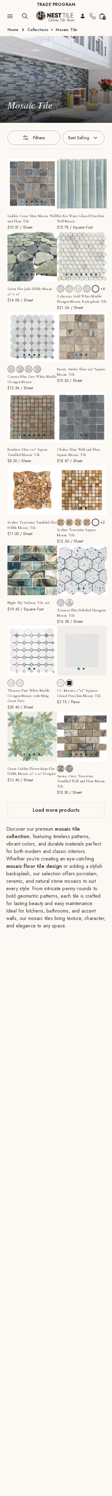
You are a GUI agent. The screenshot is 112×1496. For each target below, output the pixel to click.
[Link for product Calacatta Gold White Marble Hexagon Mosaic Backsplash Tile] (82, 256)
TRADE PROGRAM (56, 4)
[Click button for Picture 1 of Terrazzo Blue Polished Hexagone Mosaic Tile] (84, 588)
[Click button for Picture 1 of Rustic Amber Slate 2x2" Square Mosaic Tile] (81, 355)
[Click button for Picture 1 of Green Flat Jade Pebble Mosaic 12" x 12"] (22, 274)
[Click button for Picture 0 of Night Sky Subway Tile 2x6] (29, 588)
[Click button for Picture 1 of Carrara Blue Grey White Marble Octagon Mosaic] (29, 355)
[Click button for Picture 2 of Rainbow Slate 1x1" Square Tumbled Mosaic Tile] (29, 435)
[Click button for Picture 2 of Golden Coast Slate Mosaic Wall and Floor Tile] (32, 201)
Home (13, 30)
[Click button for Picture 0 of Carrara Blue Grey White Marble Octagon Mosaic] (24, 355)
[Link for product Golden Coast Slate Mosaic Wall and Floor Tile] (32, 183)
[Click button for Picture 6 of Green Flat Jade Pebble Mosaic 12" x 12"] (47, 274)
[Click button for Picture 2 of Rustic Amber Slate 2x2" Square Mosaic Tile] (86, 355)
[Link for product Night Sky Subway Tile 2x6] (32, 570)
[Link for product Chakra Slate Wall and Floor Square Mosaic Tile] (82, 417)
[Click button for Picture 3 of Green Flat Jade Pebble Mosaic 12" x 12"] (32, 274)
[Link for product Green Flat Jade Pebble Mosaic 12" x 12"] (32, 256)
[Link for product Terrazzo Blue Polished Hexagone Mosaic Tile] (82, 570)
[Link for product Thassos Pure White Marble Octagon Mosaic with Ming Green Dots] (32, 651)
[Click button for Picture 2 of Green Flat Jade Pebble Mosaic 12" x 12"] (27, 274)
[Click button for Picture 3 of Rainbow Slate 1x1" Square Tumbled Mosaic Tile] (34, 435)
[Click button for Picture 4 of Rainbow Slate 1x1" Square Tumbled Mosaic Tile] (39, 435)
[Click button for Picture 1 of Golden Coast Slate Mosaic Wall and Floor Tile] (27, 201)
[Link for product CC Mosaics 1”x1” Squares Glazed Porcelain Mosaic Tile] (82, 651)
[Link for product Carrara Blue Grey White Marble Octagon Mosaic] (32, 337)
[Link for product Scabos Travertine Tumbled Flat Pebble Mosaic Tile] (32, 490)
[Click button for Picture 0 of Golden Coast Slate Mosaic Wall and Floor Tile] (22, 201)
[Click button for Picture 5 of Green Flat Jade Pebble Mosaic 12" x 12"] (42, 274)
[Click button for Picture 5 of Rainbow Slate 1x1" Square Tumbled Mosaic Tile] (44, 435)
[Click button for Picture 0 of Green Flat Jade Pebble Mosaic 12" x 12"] (17, 274)
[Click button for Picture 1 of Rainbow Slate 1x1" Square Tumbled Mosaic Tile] (24, 435)
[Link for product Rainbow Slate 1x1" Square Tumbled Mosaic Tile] (32, 417)
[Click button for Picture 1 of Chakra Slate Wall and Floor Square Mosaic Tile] (81, 435)
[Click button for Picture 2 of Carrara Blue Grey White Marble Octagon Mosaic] (34, 355)
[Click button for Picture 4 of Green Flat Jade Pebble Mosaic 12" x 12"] (37, 274)
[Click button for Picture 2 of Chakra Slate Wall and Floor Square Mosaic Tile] (86, 435)
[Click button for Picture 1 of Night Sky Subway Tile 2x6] (34, 588)
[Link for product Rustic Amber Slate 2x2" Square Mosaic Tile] (82, 337)
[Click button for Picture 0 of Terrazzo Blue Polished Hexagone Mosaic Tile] (79, 588)
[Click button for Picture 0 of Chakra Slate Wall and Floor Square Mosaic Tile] (76, 435)
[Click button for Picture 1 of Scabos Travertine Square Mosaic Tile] (81, 508)
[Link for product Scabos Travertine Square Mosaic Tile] (82, 490)
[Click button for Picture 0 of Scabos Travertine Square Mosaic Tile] (76, 508)
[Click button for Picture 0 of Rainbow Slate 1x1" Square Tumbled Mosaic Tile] (19, 435)
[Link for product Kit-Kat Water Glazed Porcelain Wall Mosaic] (82, 183)
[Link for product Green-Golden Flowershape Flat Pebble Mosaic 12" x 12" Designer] (32, 736)
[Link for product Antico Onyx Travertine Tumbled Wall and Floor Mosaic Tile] (82, 736)
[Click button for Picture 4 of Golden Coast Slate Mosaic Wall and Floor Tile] (42, 201)
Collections (38, 30)
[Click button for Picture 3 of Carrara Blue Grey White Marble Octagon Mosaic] (39, 355)
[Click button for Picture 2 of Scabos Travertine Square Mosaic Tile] (86, 508)
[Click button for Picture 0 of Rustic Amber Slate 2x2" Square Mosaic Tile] (76, 355)
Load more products (56, 810)
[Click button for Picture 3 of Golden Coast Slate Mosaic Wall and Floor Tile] (37, 201)
